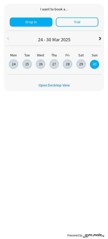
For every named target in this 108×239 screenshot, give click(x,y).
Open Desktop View (54, 85)
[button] (8, 39)
